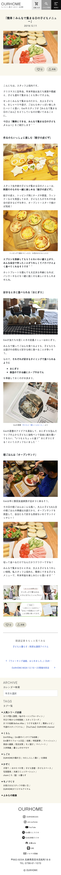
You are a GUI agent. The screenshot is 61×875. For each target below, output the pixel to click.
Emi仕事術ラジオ (32, 837)
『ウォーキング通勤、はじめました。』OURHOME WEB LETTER (33, 660)
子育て (6, 768)
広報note (32, 843)
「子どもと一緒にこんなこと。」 (33, 425)
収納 (28, 740)
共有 (54, 69)
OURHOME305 (32, 816)
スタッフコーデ (32, 719)
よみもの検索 (10, 795)
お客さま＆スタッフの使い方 (16, 785)
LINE (32, 848)
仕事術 (44, 757)
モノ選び (30, 744)
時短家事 (37, 740)
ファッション (49, 740)
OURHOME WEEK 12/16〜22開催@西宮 (30, 667)
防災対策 (19, 744)
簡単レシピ (48, 723)
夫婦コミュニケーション (24, 771)
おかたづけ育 (17, 768)
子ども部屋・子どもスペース (38, 768)
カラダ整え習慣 (10, 716)
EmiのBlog (8, 737)
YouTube (32, 827)
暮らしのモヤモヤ (21, 747)
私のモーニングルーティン (31, 716)
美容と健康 (8, 744)
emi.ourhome (32, 821)
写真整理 (7, 771)
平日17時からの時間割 (13, 719)
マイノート (41, 744)
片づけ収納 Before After (13, 723)
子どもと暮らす (20, 646)
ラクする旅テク (33, 723)
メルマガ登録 (32, 853)
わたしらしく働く (31, 757)
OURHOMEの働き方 (12, 757)
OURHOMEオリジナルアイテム (16, 788)
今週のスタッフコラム (13, 726)
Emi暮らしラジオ (32, 832)
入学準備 (7, 747)
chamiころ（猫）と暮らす (14, 775)
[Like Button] (38, 69)
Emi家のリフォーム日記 (13, 740)
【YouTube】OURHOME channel (39, 726)
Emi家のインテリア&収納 (26, 737)
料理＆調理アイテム (38, 646)
